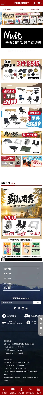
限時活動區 (7, 9)
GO (37, 302)
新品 (21, 9)
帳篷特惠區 (35, 9)
